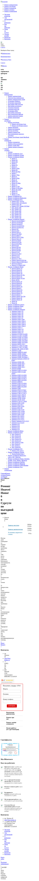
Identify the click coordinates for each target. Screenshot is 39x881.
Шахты (4, 66)
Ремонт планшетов (10, 8)
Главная (3, 473)
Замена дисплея (13, 525)
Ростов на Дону (6, 59)
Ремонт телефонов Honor (5, 476)
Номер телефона (8, 699)
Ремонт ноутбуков (10, 6)
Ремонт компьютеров (11, 5)
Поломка (6, 694)
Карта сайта (2, 858)
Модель (5, 689)
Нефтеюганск (6, 53)
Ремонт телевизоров (10, 11)
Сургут (3, 63)
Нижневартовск (6, 56)
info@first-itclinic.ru (7, 659)
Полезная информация (5, 863)
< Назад (2, 642)
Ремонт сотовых (9, 9)
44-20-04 (4, 1)
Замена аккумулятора (15, 529)
